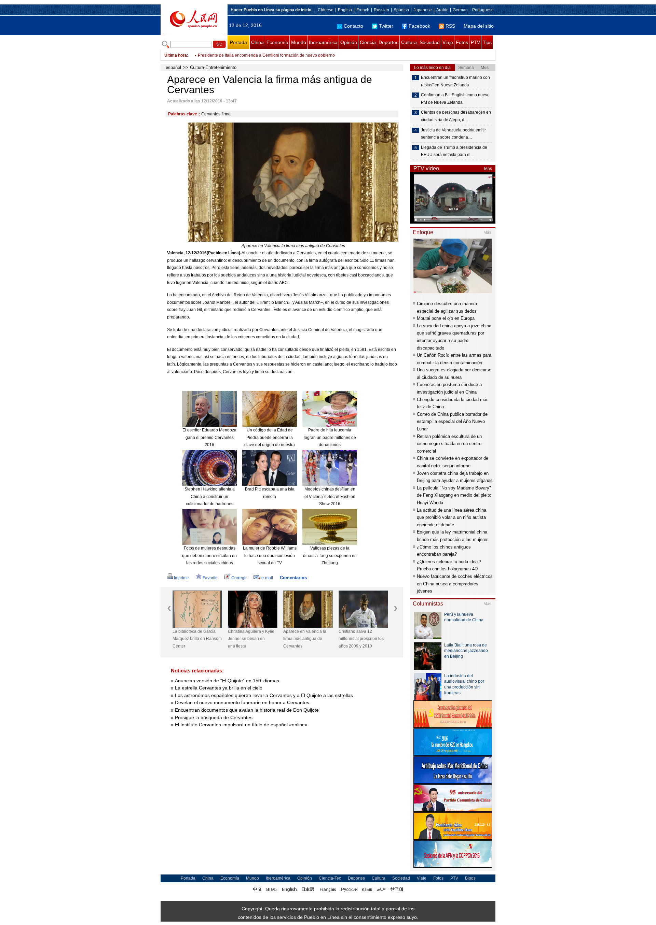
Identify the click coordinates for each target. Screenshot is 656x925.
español (173, 67)
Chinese (325, 10)
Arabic (442, 10)
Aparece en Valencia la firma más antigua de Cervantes (304, 639)
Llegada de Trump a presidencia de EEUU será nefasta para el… (454, 151)
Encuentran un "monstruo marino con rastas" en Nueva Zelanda (455, 81)
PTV (475, 42)
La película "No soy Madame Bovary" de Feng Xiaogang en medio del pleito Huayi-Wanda (454, 495)
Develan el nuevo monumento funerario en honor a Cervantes (242, 702)
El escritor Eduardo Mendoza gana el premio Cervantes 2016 (209, 437)
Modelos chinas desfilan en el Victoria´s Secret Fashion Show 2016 (329, 496)
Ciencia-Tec (330, 878)
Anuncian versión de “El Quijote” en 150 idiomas (227, 680)
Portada (238, 42)
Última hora (175, 55)
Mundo (298, 42)
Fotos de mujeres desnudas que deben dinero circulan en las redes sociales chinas (209, 555)
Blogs (470, 878)
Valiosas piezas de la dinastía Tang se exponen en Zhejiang (330, 555)
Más (488, 168)
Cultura (409, 42)
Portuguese (483, 10)
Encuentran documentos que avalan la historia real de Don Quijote (247, 710)
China (257, 42)
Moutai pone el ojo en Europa (446, 318)
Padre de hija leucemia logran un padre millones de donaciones (330, 437)
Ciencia (368, 42)
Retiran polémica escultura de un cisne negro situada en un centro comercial (449, 444)
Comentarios (293, 577)
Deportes (388, 42)
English (345, 10)
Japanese (422, 10)
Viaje (447, 42)
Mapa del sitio (479, 26)
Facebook (419, 26)
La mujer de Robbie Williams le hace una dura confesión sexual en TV (270, 555)
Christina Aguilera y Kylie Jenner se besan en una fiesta (251, 639)
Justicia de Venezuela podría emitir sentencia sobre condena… (453, 134)
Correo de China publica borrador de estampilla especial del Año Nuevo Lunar (452, 421)
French (362, 10)
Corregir (239, 577)
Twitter (386, 26)
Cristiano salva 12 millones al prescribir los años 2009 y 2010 (361, 639)
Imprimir (181, 577)
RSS (450, 26)
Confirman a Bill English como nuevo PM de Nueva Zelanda (253, 55)
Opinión (348, 42)
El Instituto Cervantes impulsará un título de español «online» (241, 724)
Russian (381, 10)
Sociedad (430, 42)
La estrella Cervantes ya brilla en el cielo (218, 688)
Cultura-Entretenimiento (213, 67)
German (460, 10)
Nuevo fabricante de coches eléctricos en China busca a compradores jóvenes (455, 584)
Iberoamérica (323, 42)
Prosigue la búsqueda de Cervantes (213, 717)
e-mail (267, 577)
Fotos (462, 42)
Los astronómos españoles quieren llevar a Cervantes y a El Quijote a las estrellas (264, 695)
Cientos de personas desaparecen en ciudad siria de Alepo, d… (456, 116)
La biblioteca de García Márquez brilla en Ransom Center (197, 639)
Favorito (210, 577)
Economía (277, 42)
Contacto (353, 26)
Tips (487, 42)
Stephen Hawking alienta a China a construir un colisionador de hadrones (209, 496)
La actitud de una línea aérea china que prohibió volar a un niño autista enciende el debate (451, 517)
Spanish (401, 10)
